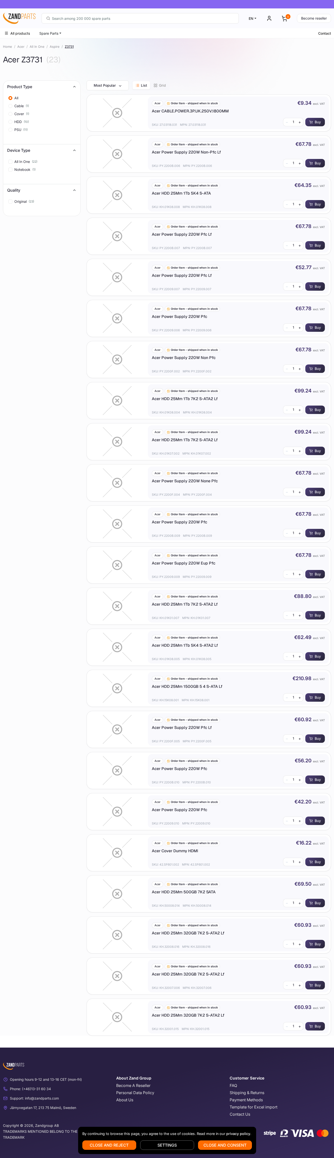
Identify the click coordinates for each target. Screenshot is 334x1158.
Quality (13, 190)
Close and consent (224, 1145)
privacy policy (238, 1134)
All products (20, 33)
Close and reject (109, 1145)
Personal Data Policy (135, 1092)
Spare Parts (48, 33)
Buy (318, 122)
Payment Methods (246, 1099)
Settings (167, 1145)
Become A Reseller (133, 1085)
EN (251, 18)
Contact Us (240, 1114)
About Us (124, 1099)
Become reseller (314, 18)
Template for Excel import (253, 1107)
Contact (324, 33)
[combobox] (140, 18)
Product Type (19, 87)
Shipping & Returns (247, 1092)
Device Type (18, 150)
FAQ (233, 1085)
